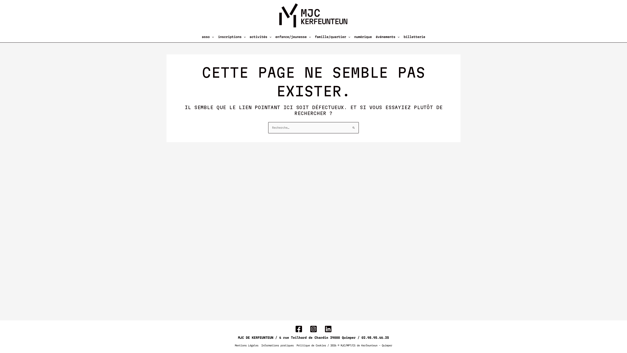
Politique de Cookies (311, 345)
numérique (363, 36)
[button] (212, 36)
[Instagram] (313, 329)
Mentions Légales (246, 345)
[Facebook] (298, 329)
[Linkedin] (328, 329)
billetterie (414, 36)
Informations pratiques (277, 345)
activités (258, 36)
